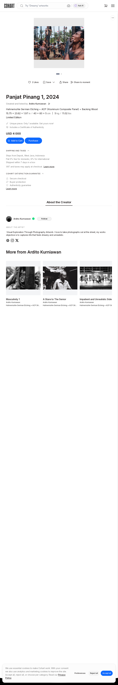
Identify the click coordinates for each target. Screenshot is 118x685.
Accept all (106, 673)
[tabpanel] (59, 224)
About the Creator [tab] (59, 202)
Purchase (33, 140)
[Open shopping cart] (106, 6)
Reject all (94, 673)
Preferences (80, 673)
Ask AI (80, 5)
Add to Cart (16, 140)
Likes (35, 82)
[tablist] (59, 202)
